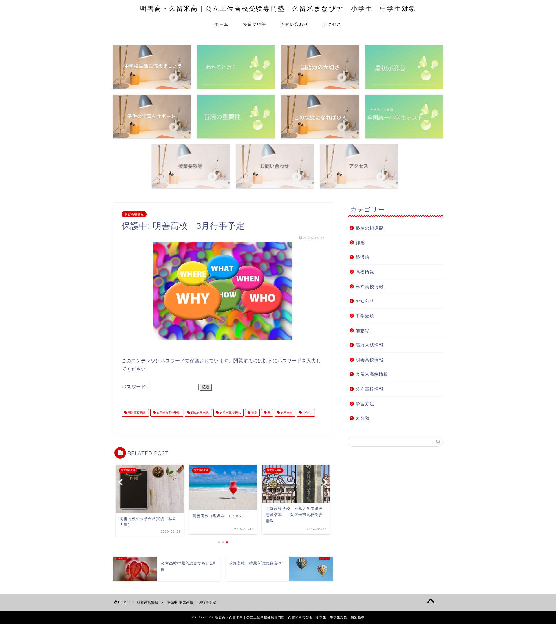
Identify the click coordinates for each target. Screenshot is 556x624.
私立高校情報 (369, 286)
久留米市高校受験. (168, 412)
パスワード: (135, 386)
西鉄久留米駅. (199, 412)
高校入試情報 (369, 345)
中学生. (307, 412)
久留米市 (286, 412)
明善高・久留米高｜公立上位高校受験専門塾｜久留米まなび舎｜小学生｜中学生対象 (278, 8)
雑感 (360, 242)
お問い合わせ (294, 24)
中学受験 (365, 315)
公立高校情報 (369, 389)
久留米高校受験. (230, 412)
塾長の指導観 (369, 228)
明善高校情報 (134, 214)
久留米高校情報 (372, 374)
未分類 (363, 418)
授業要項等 (254, 24)
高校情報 (365, 271)
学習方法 (365, 403)
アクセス (332, 24)
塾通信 (363, 257)
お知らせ (365, 301)
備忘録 (363, 330)
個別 (253, 412)
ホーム (221, 24)
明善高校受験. (136, 412)
